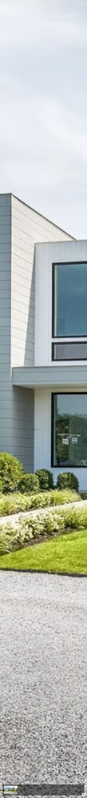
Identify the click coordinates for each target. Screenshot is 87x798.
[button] (11, 790)
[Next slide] (78, 789)
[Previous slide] (74, 789)
